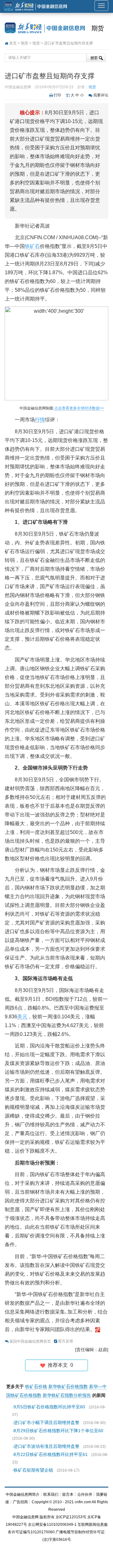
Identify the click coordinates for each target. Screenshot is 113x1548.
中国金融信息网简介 (23, 1494)
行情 (40, 419)
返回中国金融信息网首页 (30, 1341)
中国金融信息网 (25, 1517)
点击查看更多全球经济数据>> (79, 408)
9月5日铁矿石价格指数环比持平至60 (49, 1406)
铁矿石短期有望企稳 (33, 1470)
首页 (13, 43)
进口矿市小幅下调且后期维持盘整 (46, 1422)
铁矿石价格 (36, 1386)
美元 (22, 1016)
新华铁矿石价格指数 (68, 1386)
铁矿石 (32, 246)
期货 (97, 28)
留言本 (67, 1494)
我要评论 (100, 95)
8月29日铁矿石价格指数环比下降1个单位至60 (58, 1430)
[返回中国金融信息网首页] (97, 1329)
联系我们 (50, 1494)
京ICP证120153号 (71, 1517)
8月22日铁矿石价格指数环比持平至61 (50, 1454)
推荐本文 (59, 1365)
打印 (57, 95)
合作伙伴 (84, 1494)
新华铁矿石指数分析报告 (67, 1395)
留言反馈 (65, 1341)
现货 (36, 43)
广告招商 (20, 1502)
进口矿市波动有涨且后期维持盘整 (46, 1446)
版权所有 (47, 1517)
